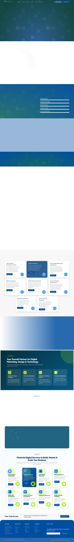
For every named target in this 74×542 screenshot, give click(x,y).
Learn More (10, 484)
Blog (36, 1)
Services (27, 1)
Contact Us (40, 1)
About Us (23, 1)
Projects (32, 1)
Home (19, 1)
